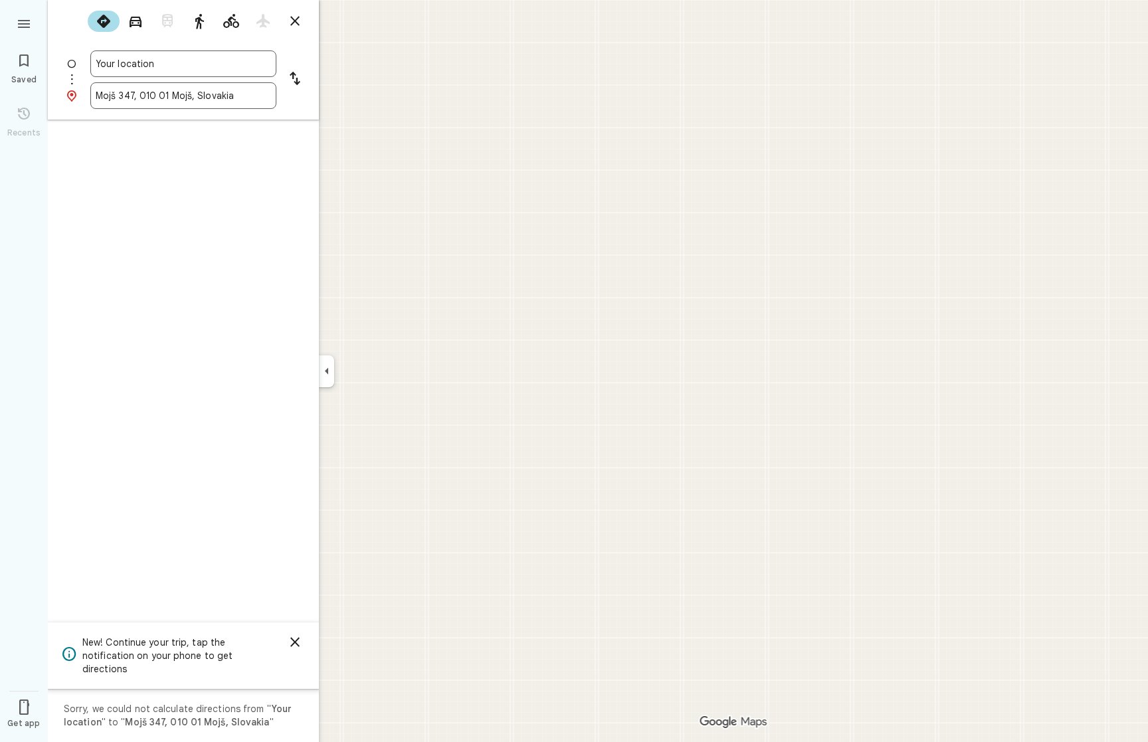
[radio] (104, 21)
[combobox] (183, 63)
